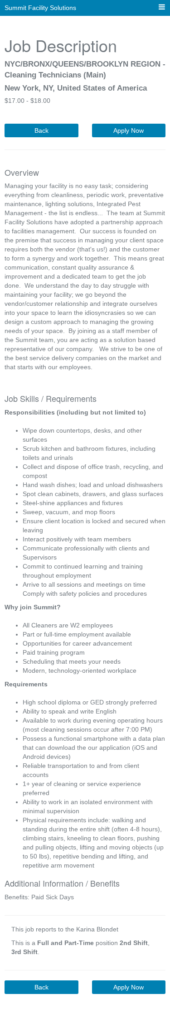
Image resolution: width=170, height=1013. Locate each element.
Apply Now (128, 130)
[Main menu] (162, 7)
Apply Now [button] (128, 987)
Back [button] (41, 130)
